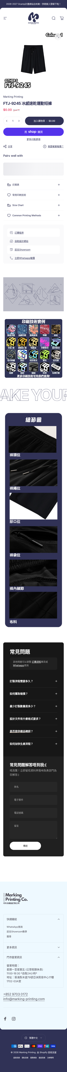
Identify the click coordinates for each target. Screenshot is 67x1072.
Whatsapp (18, 665)
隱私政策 (25, 1058)
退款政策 (16, 1058)
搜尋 (9, 936)
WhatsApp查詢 (15, 926)
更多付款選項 (33, 139)
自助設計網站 (21, 241)
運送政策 (42, 1058)
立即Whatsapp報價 (25, 258)
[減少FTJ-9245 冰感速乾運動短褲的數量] (6, 121)
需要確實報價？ (56, 146)
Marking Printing (13, 96)
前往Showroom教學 (17, 931)
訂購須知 (36, 661)
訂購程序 (19, 232)
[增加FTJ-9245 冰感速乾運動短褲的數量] (18, 121)
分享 (10, 146)
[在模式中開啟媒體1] (58, 37)
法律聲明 (50, 1058)
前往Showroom (22, 249)
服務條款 (33, 1058)
